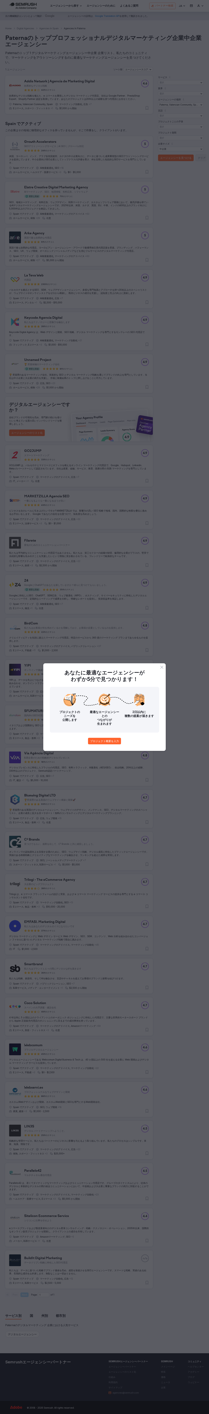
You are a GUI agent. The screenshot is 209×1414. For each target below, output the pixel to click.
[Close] (162, 667)
